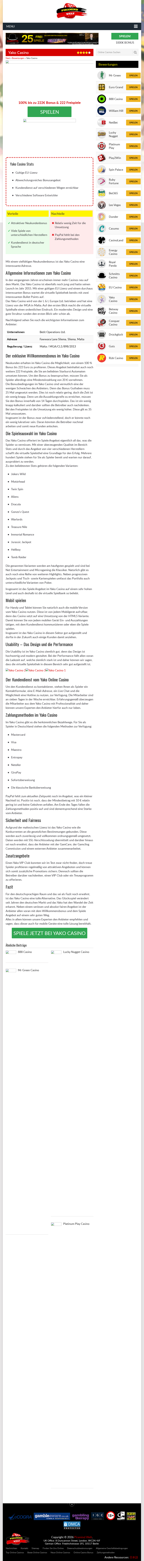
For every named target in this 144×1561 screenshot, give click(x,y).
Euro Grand (116, 87)
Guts (112, 346)
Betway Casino (113, 311)
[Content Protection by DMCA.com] (72, 1529)
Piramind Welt (83, 1537)
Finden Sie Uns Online (53, 1548)
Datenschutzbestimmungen (80, 1548)
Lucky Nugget (113, 134)
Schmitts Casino (114, 275)
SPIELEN (49, 111)
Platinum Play (114, 146)
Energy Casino (113, 252)
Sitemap (35, 1548)
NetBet (113, 122)
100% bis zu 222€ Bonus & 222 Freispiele (49, 102)
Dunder (113, 217)
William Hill (116, 111)
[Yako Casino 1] (56, 670)
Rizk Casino (116, 358)
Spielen (133, 75)
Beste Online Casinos (37, 1552)
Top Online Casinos (15, 1552)
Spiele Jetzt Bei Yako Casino (50, 933)
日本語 (134, 1557)
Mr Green (115, 75)
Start (8, 58)
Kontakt (24, 1548)
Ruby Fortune (114, 181)
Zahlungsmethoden (106, 1552)
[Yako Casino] (49, 138)
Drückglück (116, 334)
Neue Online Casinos (60, 1552)
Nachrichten (11, 1548)
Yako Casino (113, 299)
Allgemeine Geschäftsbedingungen (112, 1548)
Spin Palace (116, 170)
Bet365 (113, 193)
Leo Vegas (115, 205)
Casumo (114, 228)
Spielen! (125, 36)
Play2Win (115, 158)
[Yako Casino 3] (36, 670)
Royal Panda (113, 263)
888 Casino (116, 99)
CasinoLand (116, 240)
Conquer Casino (114, 322)
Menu (10, 26)
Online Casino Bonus (83, 1552)
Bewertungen (18, 58)
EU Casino (115, 287)
